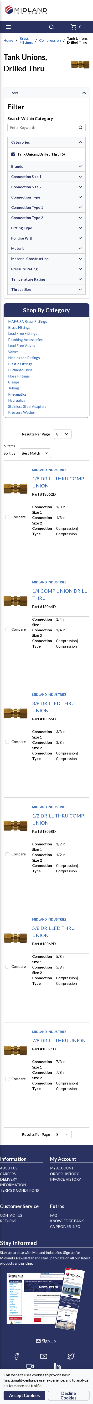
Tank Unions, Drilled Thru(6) (41, 154)
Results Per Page (36, 434)
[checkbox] (13, 154)
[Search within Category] (81, 127)
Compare (18, 517)
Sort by (10, 453)
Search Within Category (30, 118)
